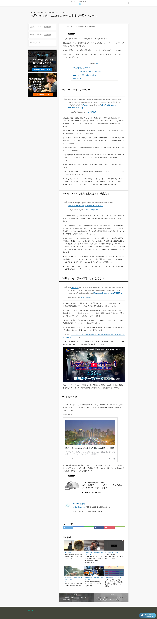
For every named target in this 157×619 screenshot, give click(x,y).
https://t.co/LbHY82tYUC (76, 205)
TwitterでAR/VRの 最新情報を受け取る (149, 615)
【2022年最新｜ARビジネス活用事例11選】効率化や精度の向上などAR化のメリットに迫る (94, 559)
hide (97, 63)
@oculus (85, 105)
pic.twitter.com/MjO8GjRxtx (113, 293)
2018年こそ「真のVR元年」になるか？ (85, 75)
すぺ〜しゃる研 (35, 43)
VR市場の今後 (77, 78)
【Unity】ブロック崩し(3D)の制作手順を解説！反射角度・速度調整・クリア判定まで (114, 583)
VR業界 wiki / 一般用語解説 (46, 12)
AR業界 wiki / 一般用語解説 (92, 552)
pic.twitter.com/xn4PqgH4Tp (77, 108)
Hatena (97, 492)
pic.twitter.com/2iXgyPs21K (94, 205)
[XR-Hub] (78, 4)
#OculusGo (74, 287)
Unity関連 (108, 552)
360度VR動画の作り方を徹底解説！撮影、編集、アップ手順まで (73, 556)
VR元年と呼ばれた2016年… (81, 68)
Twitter (87, 492)
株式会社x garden (79, 507)
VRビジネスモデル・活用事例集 (40, 35)
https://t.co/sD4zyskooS (108, 105)
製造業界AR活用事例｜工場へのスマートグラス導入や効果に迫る (93, 584)
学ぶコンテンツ (62, 12)
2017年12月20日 (92, 210)
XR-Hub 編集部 (91, 26)
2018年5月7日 (85, 297)
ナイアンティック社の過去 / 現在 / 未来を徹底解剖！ (73, 584)
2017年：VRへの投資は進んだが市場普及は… (87, 71)
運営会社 (31, 610)
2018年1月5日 (91, 112)
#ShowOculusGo (98, 293)
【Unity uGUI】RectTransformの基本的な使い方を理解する (114, 556)
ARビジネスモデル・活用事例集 (40, 27)
